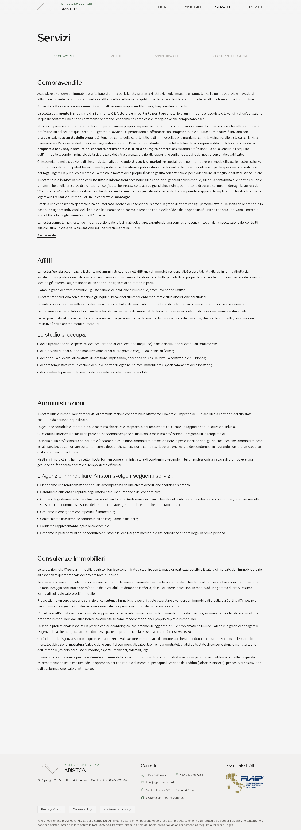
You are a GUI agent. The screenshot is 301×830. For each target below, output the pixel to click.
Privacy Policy (51, 809)
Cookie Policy (82, 809)
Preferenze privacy (117, 809)
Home (164, 7)
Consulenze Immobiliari (229, 56)
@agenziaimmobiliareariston (165, 798)
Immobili (192, 7)
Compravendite (65, 56)
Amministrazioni (166, 56)
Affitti (116, 56)
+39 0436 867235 (191, 774)
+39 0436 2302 (156, 774)
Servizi (222, 7)
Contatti (254, 7)
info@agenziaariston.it (160, 782)
